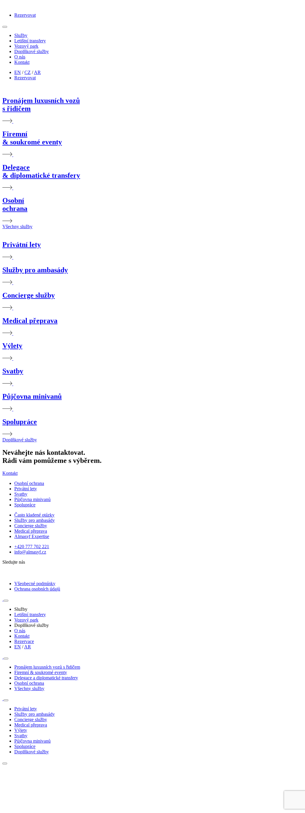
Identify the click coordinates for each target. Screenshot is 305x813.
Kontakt (21, 62)
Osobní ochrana (29, 483)
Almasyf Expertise (31, 536)
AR (37, 72)
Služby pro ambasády (34, 520)
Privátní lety (25, 488)
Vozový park (26, 46)
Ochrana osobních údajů (37, 588)
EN (17, 72)
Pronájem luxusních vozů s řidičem (47, 667)
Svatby (20, 494)
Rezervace (24, 641)
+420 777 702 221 (31, 546)
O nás (19, 56)
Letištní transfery (30, 40)
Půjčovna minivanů (32, 499)
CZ (27, 72)
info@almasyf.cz (30, 551)
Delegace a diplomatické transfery (46, 677)
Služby (20, 35)
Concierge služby (30, 525)
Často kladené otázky (34, 514)
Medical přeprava (30, 531)
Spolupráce (24, 504)
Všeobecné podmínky (34, 583)
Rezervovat (25, 15)
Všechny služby (17, 226)
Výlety (20, 730)
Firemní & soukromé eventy (40, 672)
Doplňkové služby (31, 51)
